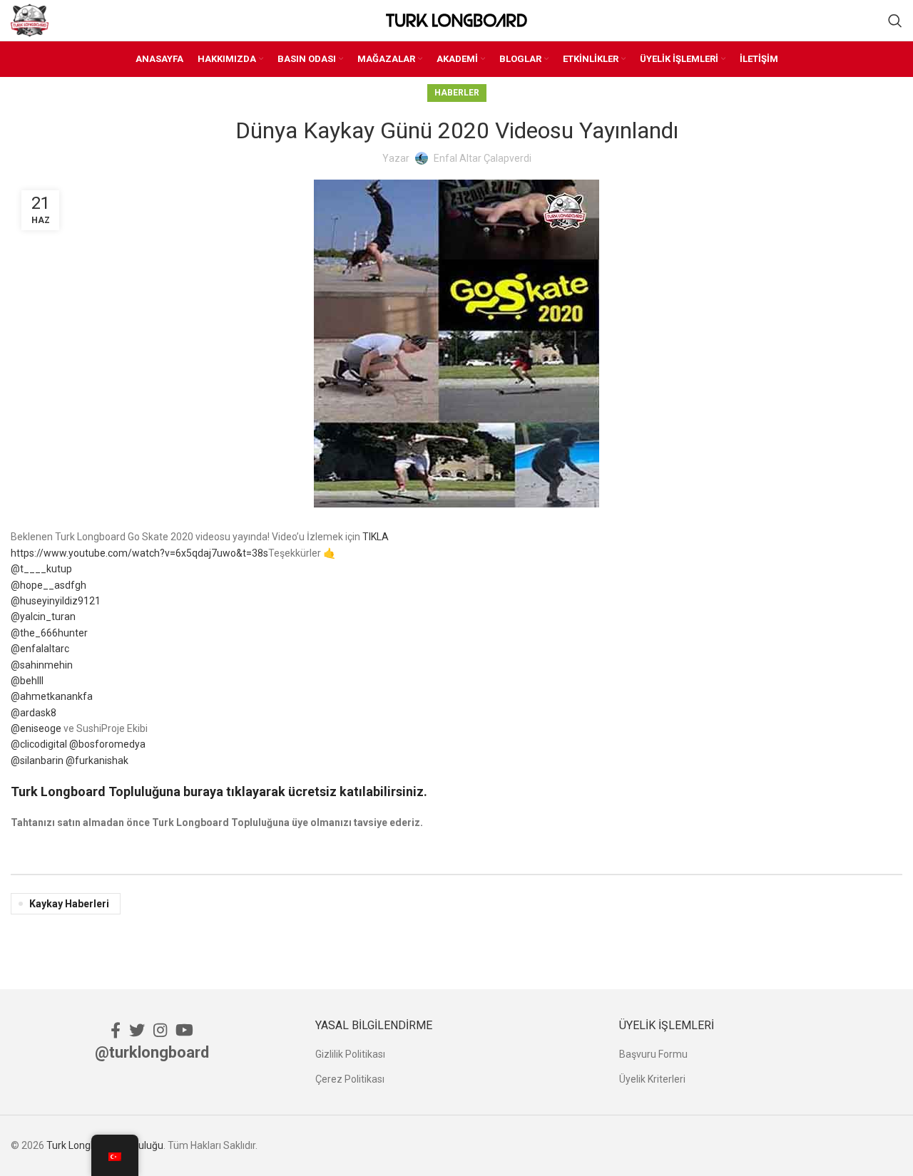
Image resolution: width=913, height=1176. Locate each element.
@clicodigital (39, 744)
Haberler (456, 93)
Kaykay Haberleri (69, 903)
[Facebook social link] (115, 1030)
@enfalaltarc (40, 648)
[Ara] (895, 20)
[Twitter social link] (137, 1030)
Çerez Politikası (349, 1079)
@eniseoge (36, 728)
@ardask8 (33, 712)
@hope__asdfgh (48, 585)
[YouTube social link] (184, 1030)
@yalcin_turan (43, 616)
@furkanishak (97, 760)
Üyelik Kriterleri (652, 1079)
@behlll (27, 680)
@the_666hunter (49, 633)
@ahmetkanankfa (52, 696)
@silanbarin (37, 760)
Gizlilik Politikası (350, 1054)
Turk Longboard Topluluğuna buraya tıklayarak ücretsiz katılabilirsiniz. (219, 791)
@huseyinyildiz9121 (56, 601)
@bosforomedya (107, 744)
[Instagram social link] (160, 1030)
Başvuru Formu (653, 1054)
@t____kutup (41, 568)
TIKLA (375, 536)
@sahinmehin (42, 665)
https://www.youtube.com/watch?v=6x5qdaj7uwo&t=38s (139, 553)
